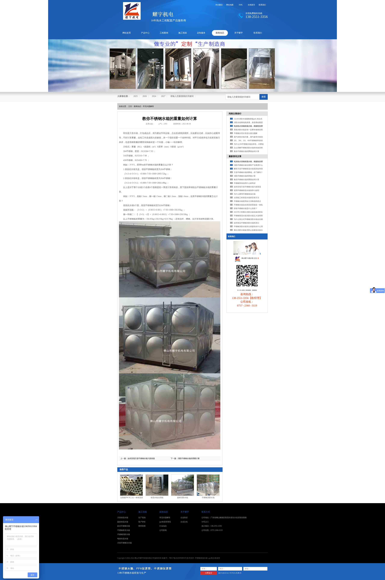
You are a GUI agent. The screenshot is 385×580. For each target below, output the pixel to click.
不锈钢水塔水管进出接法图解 (245, 133)
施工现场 (182, 33)
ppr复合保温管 (214, 558)
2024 (154, 96)
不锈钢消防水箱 (123, 534)
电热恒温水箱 (122, 539)
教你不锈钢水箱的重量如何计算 (246, 151)
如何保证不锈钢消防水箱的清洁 (246, 223)
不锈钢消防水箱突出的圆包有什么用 (248, 226)
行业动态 (163, 526)
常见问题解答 (148, 106)
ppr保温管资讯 (165, 522)
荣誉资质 (142, 526)
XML (241, 5)
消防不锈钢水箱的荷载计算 (245, 176)
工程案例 (164, 33)
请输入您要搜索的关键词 (182, 96)
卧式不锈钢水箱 (123, 526)
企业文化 (184, 522)
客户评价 (142, 522)
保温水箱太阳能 (157, 498)
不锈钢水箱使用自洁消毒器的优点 (247, 201)
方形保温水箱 (122, 518)
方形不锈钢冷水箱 (124, 543)
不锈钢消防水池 (208, 498)
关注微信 (219, 5)
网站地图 (229, 5)
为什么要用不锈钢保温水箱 (245, 194)
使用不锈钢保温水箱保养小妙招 (246, 190)
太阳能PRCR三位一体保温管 (131, 498)
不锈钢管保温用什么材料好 (245, 183)
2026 (145, 96)
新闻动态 (220, 33)
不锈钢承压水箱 (123, 530)
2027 (163, 96)
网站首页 (126, 33)
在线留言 (251, 5)
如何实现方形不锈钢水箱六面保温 (247, 187)
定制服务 (201, 33)
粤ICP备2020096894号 (177, 558)
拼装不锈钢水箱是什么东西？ (245, 208)
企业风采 (184, 518)
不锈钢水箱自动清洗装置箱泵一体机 (248, 205)
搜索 (264, 97)
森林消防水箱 (182, 498)
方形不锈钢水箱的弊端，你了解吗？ (248, 172)
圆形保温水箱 (122, 522)
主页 (130, 106)
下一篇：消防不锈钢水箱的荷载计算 (185, 458)
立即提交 (208, 573)
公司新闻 (163, 530)
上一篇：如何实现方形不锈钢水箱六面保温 (137, 458)
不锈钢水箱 (151, 165)
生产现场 (142, 518)
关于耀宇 (238, 33)
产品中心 (145, 33)
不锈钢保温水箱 (201, 558)
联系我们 (262, 5)
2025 (135, 96)
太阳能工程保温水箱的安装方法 (246, 198)
